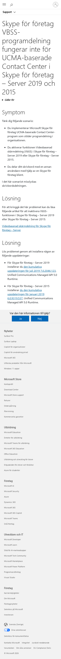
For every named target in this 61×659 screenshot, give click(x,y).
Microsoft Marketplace (13, 561)
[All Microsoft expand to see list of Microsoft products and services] (4, 5)
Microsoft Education (12, 432)
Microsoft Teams (11, 518)
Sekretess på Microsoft (13, 609)
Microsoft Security (11, 491)
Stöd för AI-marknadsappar (15, 550)
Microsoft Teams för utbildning (16, 443)
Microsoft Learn (10, 545)
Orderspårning (10, 406)
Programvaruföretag (12, 572)
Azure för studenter (12, 470)
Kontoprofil (8, 384)
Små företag (9, 524)
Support (7, 12)
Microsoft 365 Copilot (13, 513)
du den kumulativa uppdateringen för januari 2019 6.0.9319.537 (25, 294)
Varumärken (9, 648)
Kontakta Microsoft (12, 642)
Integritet (26, 642)
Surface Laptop (10, 341)
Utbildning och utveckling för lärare (18, 459)
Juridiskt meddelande (40, 642)
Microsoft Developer (12, 539)
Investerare (8, 614)
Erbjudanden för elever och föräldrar (19, 465)
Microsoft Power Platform (14, 566)
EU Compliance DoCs (42, 648)
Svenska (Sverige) (16, 624)
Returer (7, 400)
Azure (6, 496)
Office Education (10, 454)
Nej (40, 318)
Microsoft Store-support (14, 395)
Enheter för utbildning (13, 437)
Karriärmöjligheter (11, 593)
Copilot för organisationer (14, 347)
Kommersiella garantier (13, 416)
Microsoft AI (9, 486)
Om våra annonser (23, 648)
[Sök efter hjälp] (12, 4)
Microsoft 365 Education (14, 448)
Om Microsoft (9, 598)
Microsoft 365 (9, 357)
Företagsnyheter (10, 604)
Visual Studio (9, 577)
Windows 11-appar (11, 368)
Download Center (11, 389)
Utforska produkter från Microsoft (18, 363)
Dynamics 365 (10, 502)
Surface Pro (8, 336)
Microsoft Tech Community (15, 555)
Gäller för (9, 99)
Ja (20, 318)
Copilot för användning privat (16, 352)
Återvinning (9, 411)
